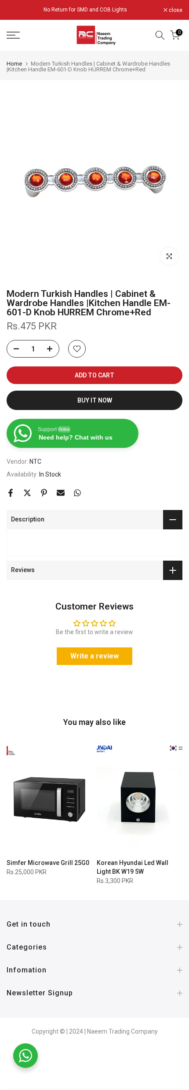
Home (14, 64)
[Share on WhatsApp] (77, 493)
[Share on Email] (61, 493)
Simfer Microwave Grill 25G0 (48, 862)
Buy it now (94, 400)
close (174, 10)
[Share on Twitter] (27, 493)
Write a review (94, 656)
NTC (35, 461)
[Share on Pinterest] (44, 493)
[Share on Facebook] (11, 493)
